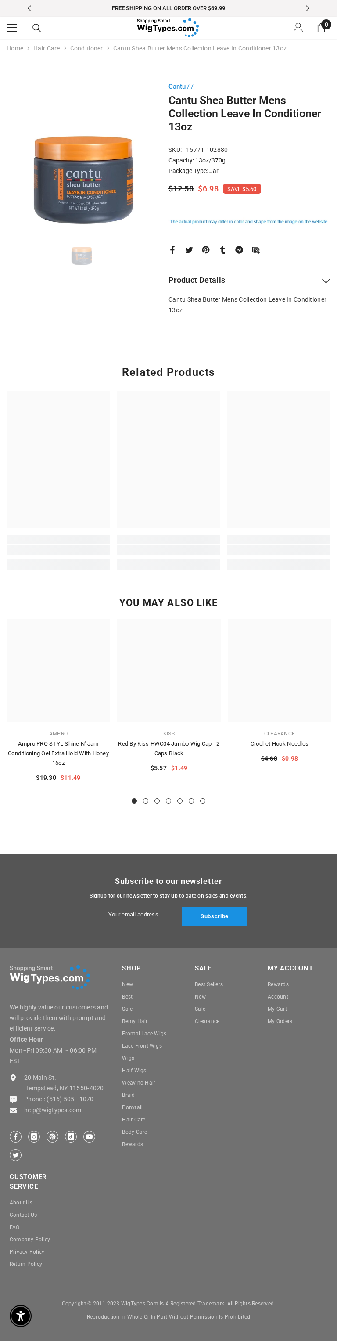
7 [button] (202, 801)
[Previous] (29, 8)
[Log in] (298, 27)
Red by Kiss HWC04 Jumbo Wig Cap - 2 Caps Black (168, 748)
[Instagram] (34, 1137)
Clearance (279, 734)
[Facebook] (172, 248)
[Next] (307, 8)
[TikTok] (71, 1137)
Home (15, 48)
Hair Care (46, 48)
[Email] (256, 248)
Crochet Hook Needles (279, 743)
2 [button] (145, 801)
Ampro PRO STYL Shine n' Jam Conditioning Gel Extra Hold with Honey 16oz (58, 753)
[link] (58, 550)
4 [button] (168, 801)
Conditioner (86, 48)
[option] (169, 8)
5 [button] (180, 801)
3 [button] (157, 801)
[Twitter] (189, 248)
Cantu (177, 86)
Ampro (58, 734)
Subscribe (215, 916)
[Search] (37, 28)
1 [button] (134, 801)
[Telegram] (239, 248)
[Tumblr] (222, 248)
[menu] (12, 27)
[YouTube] (89, 1137)
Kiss (169, 734)
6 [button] (191, 801)
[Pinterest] (206, 248)
